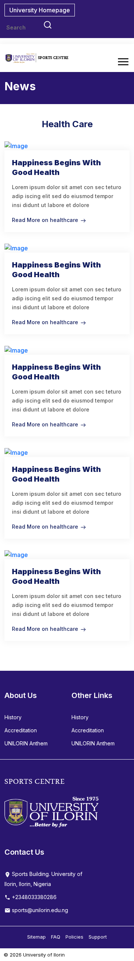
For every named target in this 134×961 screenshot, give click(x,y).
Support (98, 937)
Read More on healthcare (45, 220)
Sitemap (36, 937)
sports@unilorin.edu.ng (39, 910)
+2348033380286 (33, 897)
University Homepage (39, 10)
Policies (74, 937)
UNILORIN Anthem (26, 743)
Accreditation (20, 730)
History (13, 717)
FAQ (55, 937)
